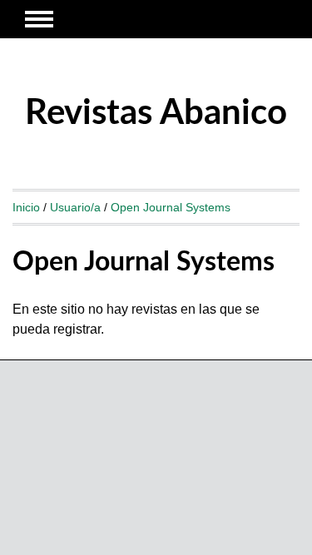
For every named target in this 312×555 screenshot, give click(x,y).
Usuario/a (75, 207)
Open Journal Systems (170, 207)
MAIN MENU (39, 19)
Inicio (26, 207)
